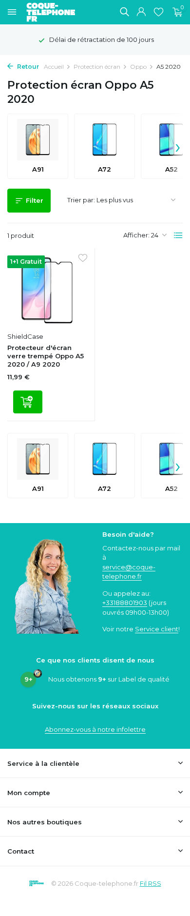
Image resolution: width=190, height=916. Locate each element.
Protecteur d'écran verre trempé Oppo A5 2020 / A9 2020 (45, 356)
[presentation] (178, 146)
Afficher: (136, 235)
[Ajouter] (27, 401)
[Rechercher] (124, 12)
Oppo (138, 66)
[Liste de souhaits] (158, 12)
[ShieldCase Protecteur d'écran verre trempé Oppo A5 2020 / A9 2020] (47, 291)
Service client (156, 629)
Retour (27, 66)
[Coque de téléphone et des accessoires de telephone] (55, 12)
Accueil (54, 66)
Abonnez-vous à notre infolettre (95, 729)
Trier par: (81, 200)
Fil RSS (150, 883)
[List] (178, 235)
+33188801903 (124, 602)
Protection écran (97, 66)
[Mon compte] (141, 12)
